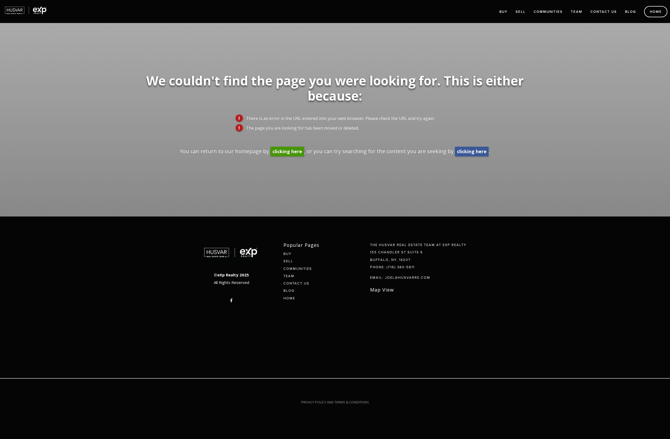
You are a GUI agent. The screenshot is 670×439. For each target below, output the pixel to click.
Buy (503, 11)
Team (576, 11)
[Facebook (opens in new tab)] (231, 300)
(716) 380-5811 (401, 267)
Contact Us (603, 11)
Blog (630, 11)
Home (656, 11)
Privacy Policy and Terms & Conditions (335, 402)
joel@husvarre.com (407, 277)
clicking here (287, 151)
